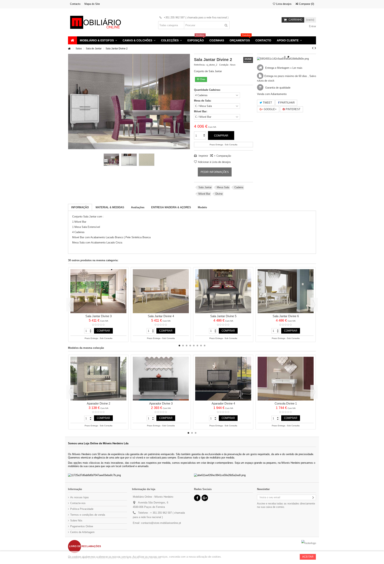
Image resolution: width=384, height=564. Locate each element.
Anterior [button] (70, 102)
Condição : (224, 65)
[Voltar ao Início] (69, 48)
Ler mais (297, 67)
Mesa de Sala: (203, 100)
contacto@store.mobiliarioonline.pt (161, 522)
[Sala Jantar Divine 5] (223, 291)
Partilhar (287, 102)
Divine (219, 193)
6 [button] (197, 345)
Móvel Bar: (201, 111)
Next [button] (314, 305)
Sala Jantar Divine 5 (223, 316)
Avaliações (137, 207)
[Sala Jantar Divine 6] (286, 291)
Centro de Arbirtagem (82, 532)
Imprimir (203, 155)
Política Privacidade (81, 508)
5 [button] (194, 345)
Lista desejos (283, 3)
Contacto (75, 3)
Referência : (200, 65)
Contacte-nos (78, 503)
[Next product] (315, 48)
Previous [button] (70, 305)
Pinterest (292, 109)
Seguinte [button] (187, 102)
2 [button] (288, 57)
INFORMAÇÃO (80, 207)
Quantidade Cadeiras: (207, 89)
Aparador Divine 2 (98, 403)
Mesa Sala (223, 187)
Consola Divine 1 (286, 403)
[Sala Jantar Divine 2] (111, 159)
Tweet (267, 102)
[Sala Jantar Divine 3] (98, 291)
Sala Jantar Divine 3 (98, 316)
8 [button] (204, 345)
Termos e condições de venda (87, 514)
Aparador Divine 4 (223, 403)
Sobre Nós (76, 520)
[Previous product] (312, 48)
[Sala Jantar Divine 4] (161, 291)
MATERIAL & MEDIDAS (110, 207)
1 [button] (285, 57)
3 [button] (186, 345)
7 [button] (201, 345)
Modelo (202, 207)
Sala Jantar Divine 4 (161, 316)
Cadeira (238, 187)
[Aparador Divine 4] (223, 379)
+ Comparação (222, 155)
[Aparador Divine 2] (98, 379)
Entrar (312, 26)
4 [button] (190, 345)
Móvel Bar (204, 193)
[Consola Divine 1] (286, 379)
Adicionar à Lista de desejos (214, 161)
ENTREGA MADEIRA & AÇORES (171, 207)
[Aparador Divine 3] (161, 379)
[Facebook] (197, 498)
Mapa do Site (92, 3)
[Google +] (205, 498)
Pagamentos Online (81, 526)
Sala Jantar (205, 187)
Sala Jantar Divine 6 (286, 316)
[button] (98, 40)
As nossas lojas (79, 497)
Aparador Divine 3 (161, 403)
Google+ (270, 109)
